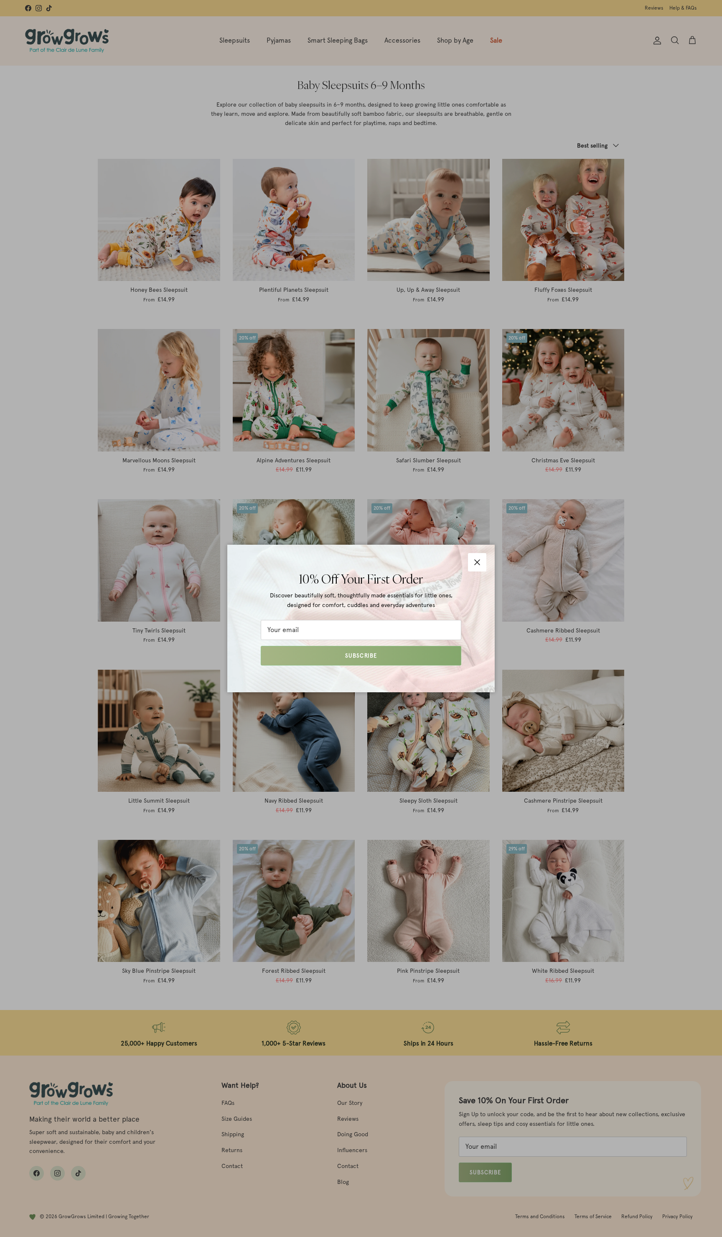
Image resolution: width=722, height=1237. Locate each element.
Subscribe (360, 656)
